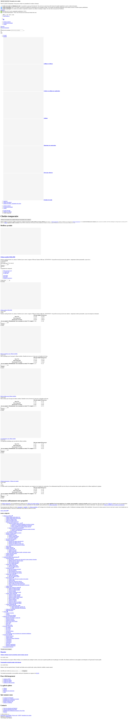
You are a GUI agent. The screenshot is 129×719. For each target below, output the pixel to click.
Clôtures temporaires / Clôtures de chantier (10, 481)
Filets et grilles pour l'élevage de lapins (17, 583)
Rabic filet (8, 623)
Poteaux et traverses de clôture (15, 603)
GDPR (19, 715)
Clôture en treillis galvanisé (14, 588)
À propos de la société (8, 23)
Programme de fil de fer (8, 646)
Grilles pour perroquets (13, 575)
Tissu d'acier (8, 622)
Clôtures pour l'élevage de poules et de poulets (18, 578)
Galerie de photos (7, 21)
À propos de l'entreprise (8, 697)
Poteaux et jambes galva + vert (15, 523)
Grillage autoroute (10, 547)
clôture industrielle (53, 504)
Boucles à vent (9, 625)
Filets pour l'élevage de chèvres (15, 581)
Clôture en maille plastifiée (14, 589)
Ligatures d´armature (10, 620)
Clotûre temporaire (10, 554)
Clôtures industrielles (10, 604)
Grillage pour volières (10, 574)
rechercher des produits (5, 30)
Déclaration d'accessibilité (6, 715)
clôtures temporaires (76, 221)
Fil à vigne (8, 629)
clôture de (110, 503)
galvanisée (20, 507)
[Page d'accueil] (5, 27)
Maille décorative (9, 610)
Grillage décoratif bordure (11, 553)
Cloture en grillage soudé (11, 519)
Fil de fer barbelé (9, 555)
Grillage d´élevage (10, 548)
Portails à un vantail (13, 535)
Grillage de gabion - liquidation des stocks (12, 203)
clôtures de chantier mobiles (33, 503)
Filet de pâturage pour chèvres (15, 571)
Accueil (5, 35)
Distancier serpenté (10, 619)
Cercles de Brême (9, 631)
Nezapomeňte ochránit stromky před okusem (11, 662)
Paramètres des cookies (26, 715)
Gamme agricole (9, 568)
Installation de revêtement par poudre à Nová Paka (14, 710)
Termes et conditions (7, 702)
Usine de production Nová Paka (10, 709)
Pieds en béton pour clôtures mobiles (8, 396)
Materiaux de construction (9, 616)
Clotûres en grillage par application (10, 557)
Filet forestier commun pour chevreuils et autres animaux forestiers (23, 559)
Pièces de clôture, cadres (14, 598)
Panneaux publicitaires (10, 644)
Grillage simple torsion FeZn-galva (13, 518)
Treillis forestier (9, 558)
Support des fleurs (10, 635)
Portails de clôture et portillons (15, 602)
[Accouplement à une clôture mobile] (21, 437)
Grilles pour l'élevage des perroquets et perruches (19, 585)
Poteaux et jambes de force (12, 521)
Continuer (3, 10)
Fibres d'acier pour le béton (11, 621)
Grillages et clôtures (7, 515)
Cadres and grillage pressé (11, 520)
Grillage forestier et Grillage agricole (13, 532)
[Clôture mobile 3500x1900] (21, 254)
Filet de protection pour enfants (15, 572)
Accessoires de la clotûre (11, 538)
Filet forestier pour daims (14, 561)
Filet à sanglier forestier (13, 563)
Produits (5, 36)
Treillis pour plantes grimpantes (12, 638)
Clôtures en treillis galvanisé (14, 594)
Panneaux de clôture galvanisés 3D (16, 541)
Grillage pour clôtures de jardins (13, 587)
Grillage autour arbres (13, 565)
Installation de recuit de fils (9, 700)
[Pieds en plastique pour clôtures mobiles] (21, 352)
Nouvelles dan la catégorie (6, 649)
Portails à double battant (14, 536)
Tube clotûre (8, 546)
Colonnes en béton (13, 531)
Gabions (5, 611)
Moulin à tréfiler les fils (8, 701)
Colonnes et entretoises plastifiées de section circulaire (22, 524)
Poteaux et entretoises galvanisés (16, 528)
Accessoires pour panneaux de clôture (17, 545)
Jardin (4, 692)
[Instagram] (3, 19)
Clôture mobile (9, 586)
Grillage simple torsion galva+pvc (13, 517)
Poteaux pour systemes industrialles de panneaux (21, 525)
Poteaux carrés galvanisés (16, 530)
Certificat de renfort (7, 681)
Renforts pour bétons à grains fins (13, 617)
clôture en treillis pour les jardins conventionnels (114, 504)
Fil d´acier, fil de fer (7, 626)
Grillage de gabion (10, 612)
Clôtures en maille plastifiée (14, 595)
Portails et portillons (10, 534)
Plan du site (14, 715)
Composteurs (8, 639)
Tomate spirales (9, 637)
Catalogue (5, 201)
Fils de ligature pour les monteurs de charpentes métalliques (18, 633)
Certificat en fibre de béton (9, 682)
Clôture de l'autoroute (10, 609)
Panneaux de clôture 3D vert (15, 542)
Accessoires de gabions (11, 615)
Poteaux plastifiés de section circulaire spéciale (21, 526)
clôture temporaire (55, 221)
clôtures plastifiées (33, 507)
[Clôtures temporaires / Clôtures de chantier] (21, 480)
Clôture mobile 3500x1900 (8, 257)
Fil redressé (8, 632)
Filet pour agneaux (13, 570)
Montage (5, 711)
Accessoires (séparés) (13, 537)
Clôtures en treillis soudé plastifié (16, 597)
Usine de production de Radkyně (10, 708)
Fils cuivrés (8, 628)
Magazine (3, 652)
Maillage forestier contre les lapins (16, 560)
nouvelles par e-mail (5, 670)
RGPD (37, 673)
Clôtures (5, 688)
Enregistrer (25, 670)
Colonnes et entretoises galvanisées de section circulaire (23, 529)
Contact (5, 24)
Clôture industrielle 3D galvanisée (18, 608)
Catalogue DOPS (7, 679)
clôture (5, 222)
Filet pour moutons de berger (15, 569)
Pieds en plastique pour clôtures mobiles (9, 353)
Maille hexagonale (12, 551)
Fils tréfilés (8, 627)
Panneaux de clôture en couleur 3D (16, 543)
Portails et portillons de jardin (15, 592)
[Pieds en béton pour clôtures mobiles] (21, 395)
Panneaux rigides (9, 540)
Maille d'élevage (9, 577)
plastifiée (25, 507)
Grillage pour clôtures (10, 564)
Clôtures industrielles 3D (14, 605)
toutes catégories (4, 510)
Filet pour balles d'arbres (14, 566)
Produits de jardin (7, 634)
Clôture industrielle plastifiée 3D (18, 606)
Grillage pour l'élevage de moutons (16, 582)
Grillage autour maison (11, 593)
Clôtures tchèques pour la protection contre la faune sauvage (14, 654)
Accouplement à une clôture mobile (8, 438)
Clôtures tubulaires (13, 599)
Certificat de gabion (7, 680)
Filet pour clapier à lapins (14, 576)
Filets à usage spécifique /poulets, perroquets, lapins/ (20, 552)
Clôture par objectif (7, 202)
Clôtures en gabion (13, 600)
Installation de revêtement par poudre (11, 699)
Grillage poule (12, 580)
